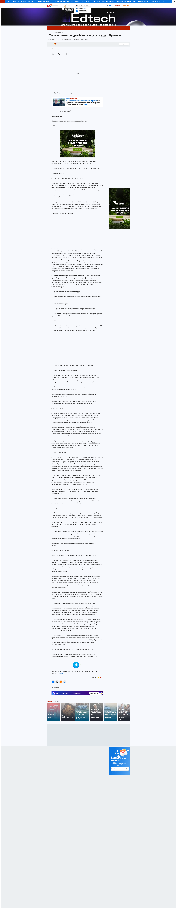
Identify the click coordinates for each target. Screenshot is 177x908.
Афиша (88, 1)
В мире (54, 1)
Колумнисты (101, 1)
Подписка (126, 5)
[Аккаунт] (174, 1)
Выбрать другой (82, 10)
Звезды (59, 1)
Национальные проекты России (126, 1)
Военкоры (85, 28)
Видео (14, 1)
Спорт (93, 1)
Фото (9, 1)
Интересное (51, 32)
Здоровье (66, 1)
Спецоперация (22, 1)
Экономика (46, 1)
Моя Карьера (62, 28)
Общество (39, 1)
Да (77, 10)
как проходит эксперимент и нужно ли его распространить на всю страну (83, 102)
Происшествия (110, 1)
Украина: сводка (93, 28)
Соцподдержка (75, 1)
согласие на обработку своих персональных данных (118, 772)
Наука (82, 1)
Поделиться (124, 44)
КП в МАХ (100, 28)
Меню (2, 1)
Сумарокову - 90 (70, 28)
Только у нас (78, 28)
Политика (31, 1)
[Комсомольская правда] (55, 5)
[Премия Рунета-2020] (68, 5)
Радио (110, 5)
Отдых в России (108, 28)
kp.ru (57, 44)
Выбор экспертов (143, 1)
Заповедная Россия (117, 28)
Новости (56, 28)
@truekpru (59, 673)
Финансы (158, 1)
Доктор (151, 1)
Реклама (117, 5)
